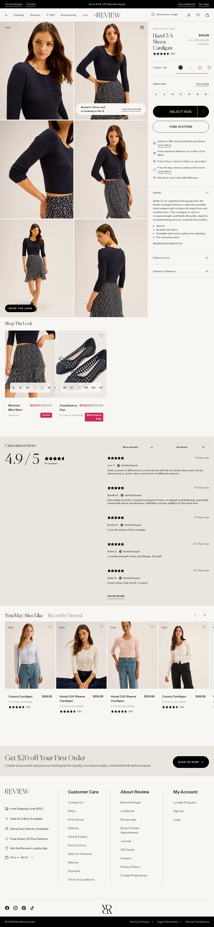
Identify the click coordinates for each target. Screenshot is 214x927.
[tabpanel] (158, 521)
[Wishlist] (198, 15)
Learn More (164, 145)
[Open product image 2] (111, 71)
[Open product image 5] (36, 268)
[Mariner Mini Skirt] (30, 364)
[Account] (189, 15)
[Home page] (108, 15)
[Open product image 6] (111, 268)
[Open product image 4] (111, 169)
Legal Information (167, 921)
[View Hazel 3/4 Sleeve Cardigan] (190, 67)
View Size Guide (131, 109)
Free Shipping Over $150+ (107, 4)
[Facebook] (7, 908)
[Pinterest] (24, 908)
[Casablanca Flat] (81, 364)
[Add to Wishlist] (203, 112)
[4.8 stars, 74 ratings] (16, 707)
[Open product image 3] (36, 169)
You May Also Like (24, 615)
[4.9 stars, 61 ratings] (161, 53)
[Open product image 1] (36, 71)
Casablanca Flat (68, 407)
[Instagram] (15, 908)
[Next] (204, 615)
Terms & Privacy (139, 921)
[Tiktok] (32, 908)
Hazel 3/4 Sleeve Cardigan (72, 698)
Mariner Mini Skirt (15, 407)
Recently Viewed (65, 615)
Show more (116, 596)
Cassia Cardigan (20, 696)
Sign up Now (188, 762)
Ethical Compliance (197, 921)
